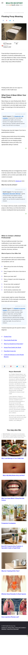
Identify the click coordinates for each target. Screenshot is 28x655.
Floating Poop (7, 336)
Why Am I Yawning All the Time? (10, 571)
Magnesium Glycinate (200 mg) (12, 193)
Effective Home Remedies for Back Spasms (13, 594)
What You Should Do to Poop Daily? (13, 343)
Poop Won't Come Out (10, 351)
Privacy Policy (11, 627)
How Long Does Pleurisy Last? (10, 617)
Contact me (4, 627)
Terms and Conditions (20, 627)
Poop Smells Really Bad (10, 340)
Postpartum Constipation (8, 523)
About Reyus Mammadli (13, 629)
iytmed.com (18, 181)
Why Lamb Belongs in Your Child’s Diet (12, 458)
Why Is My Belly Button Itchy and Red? (14, 475)
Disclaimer (3, 629)
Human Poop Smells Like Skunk (12, 347)
